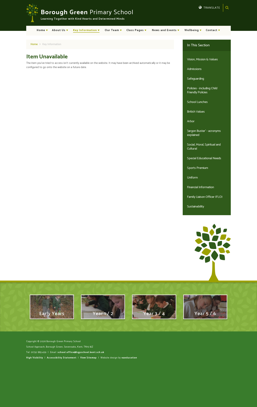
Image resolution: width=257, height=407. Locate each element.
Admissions (194, 69)
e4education (129, 358)
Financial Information (200, 187)
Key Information (51, 44)
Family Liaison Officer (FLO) (204, 197)
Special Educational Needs (204, 158)
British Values (196, 111)
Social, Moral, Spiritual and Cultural (204, 146)
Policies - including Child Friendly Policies (202, 90)
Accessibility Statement (61, 358)
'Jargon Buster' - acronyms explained (204, 133)
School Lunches (197, 102)
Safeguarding (195, 78)
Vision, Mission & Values (202, 59)
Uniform (192, 177)
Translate (214, 13)
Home (34, 44)
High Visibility (34, 358)
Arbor (191, 121)
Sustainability (195, 206)
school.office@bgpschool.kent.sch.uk (81, 352)
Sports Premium (197, 168)
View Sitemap (88, 358)
